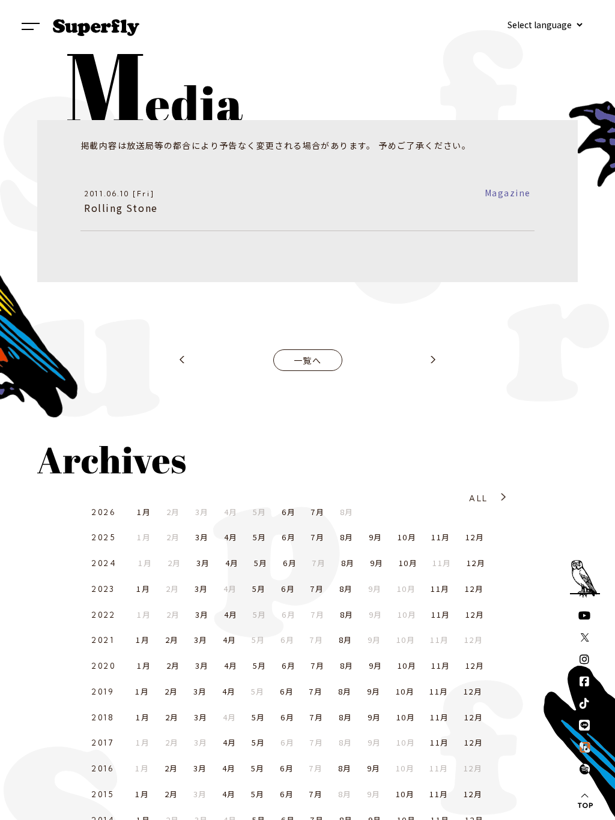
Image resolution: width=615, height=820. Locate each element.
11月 (440, 537)
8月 (347, 537)
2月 (172, 639)
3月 (202, 537)
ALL (478, 498)
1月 (144, 511)
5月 (260, 537)
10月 (407, 537)
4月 (231, 537)
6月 (288, 511)
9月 (376, 537)
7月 (317, 511)
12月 (474, 537)
